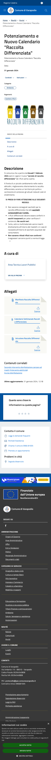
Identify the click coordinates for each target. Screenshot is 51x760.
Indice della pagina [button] (15, 134)
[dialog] (25, 740)
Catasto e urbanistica (14, 586)
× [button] (48, 724)
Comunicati (10, 635)
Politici (8, 551)
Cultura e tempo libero (14, 574)
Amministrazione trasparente (17, 717)
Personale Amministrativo (15, 555)
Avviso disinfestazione (13, 372)
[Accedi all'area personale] (41, 3)
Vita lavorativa (11, 578)
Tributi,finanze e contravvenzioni (18, 608)
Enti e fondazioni (12, 548)
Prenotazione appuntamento (16, 694)
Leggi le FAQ (10, 702)
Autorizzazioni (11, 620)
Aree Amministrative (13, 540)
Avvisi (21, 20)
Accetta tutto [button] (25, 745)
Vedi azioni (21, 77)
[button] (25, 755)
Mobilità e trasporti (13, 589)
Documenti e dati (12, 559)
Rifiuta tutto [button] (25, 751)
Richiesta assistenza (13, 705)
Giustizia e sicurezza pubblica (17, 605)
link (3, 740)
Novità (13, 20)
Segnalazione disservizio (15, 698)
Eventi (8, 653)
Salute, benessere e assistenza (17, 616)
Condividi (8, 77)
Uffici (7, 544)
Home (5, 20)
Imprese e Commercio (14, 582)
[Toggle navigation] (4, 10)
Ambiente (9, 612)
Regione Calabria (10, 2)
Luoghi (8, 649)
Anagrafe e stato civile (14, 570)
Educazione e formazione (15, 601)
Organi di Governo (12, 536)
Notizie (8, 631)
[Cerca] (46, 10)
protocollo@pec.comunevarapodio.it (20, 680)
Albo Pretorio (10, 721)
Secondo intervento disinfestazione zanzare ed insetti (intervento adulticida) (23, 368)
